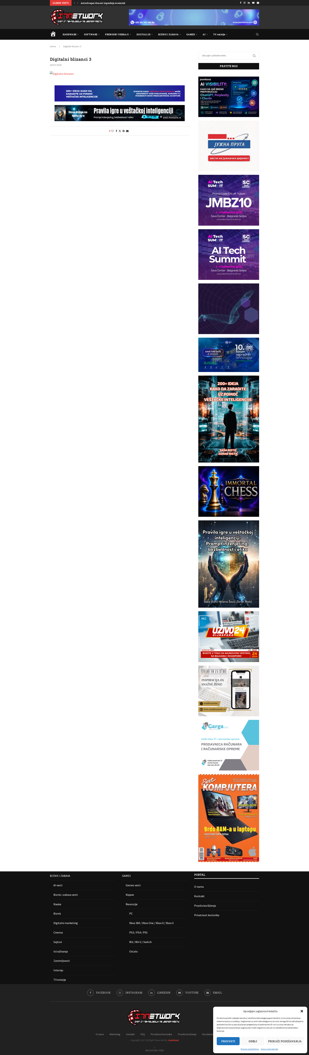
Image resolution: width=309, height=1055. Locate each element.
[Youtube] (253, 3)
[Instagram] (245, 3)
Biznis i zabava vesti (65, 894)
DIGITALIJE (143, 34)
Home (53, 46)
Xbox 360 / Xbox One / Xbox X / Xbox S (151, 923)
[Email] (258, 3)
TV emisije (219, 34)
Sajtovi (57, 942)
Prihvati (228, 1041)
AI (204, 34)
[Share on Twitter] (120, 131)
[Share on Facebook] (116, 131)
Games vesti (133, 885)
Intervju (58, 970)
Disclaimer (207, 1034)
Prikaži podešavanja (285, 1041)
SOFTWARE (90, 34)
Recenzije (132, 904)
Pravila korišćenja (205, 905)
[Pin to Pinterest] (123, 131)
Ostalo (133, 951)
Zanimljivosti (61, 960)
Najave (130, 894)
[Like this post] (112, 131)
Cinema (58, 932)
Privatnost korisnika (206, 915)
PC (131, 913)
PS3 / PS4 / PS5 (138, 932)
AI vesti (57, 885)
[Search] (257, 34)
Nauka (57, 904)
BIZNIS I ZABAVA (168, 34)
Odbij (253, 1041)
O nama (199, 886)
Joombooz (173, 1040)
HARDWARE (69, 34)
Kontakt (199, 896)
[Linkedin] (249, 3)
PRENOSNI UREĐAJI (117, 34)
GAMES (190, 34)
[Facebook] (240, 3)
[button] (302, 1011)
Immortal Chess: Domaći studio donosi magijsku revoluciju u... (116, 3)
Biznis (57, 913)
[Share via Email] (127, 131)
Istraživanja (60, 951)
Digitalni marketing (65, 923)
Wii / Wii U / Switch (140, 942)
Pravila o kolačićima (250, 1049)
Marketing (115, 1034)
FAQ (143, 1034)
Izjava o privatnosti (269, 1049)
